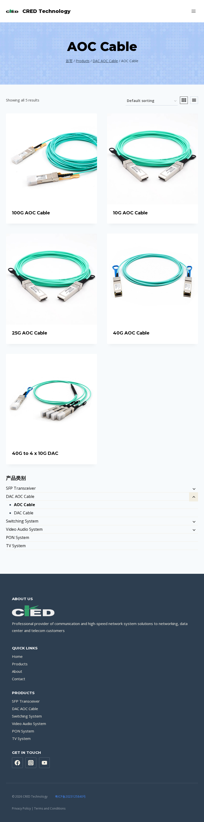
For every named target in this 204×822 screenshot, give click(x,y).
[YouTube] (44, 762)
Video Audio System (24, 529)
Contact (18, 678)
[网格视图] (184, 100)
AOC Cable (24, 504)
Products (20, 663)
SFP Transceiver (21, 488)
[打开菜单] (193, 11)
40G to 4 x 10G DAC (35, 453)
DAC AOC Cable (20, 496)
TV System (16, 545)
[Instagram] (30, 762)
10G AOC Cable (130, 213)
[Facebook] (17, 762)
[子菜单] (193, 488)
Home (17, 656)
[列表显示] (194, 100)
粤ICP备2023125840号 (70, 796)
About (17, 671)
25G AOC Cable (29, 333)
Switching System (22, 521)
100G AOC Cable (31, 213)
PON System (17, 537)
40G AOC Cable (131, 333)
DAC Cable (23, 513)
